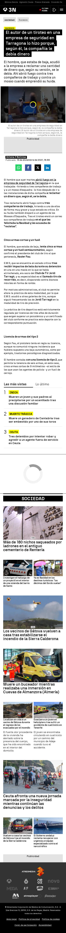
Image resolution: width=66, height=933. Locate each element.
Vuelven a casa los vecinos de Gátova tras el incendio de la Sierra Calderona (17, 838)
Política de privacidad (29, 919)
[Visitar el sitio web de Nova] (53, 881)
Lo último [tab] (42, 384)
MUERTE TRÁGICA (21, 414)
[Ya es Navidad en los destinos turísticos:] (48, 568)
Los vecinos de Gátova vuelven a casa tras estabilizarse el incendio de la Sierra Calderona (31, 635)
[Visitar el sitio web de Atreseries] (26, 888)
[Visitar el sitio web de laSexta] (26, 881)
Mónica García (11, 2)
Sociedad (33, 498)
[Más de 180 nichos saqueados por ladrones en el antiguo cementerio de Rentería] (33, 523)
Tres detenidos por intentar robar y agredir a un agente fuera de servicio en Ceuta (33, 440)
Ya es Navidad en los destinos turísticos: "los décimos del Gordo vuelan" (47, 581)
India (14, 392)
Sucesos (23, 20)
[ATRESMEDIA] (33, 872)
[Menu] (62, 9)
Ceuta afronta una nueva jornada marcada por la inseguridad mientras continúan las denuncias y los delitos (32, 801)
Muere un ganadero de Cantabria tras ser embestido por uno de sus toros (34, 420)
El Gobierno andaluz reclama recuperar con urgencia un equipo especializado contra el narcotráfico (46, 841)
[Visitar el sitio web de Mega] (12, 888)
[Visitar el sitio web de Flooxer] (50, 896)
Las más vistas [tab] (15, 384)
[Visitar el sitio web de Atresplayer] (33, 896)
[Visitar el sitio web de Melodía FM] (15, 896)
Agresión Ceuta (26, 2)
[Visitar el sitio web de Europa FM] (53, 888)
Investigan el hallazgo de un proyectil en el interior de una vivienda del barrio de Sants (16, 582)
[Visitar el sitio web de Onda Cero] (39, 888)
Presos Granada (42, 2)
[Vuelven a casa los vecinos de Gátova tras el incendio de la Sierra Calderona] (17, 825)
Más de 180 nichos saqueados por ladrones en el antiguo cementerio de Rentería (32, 546)
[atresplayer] (54, 10)
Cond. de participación (26, 925)
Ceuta (14, 432)
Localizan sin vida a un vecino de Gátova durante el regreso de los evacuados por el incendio (16, 723)
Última (45, 9)
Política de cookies (51, 919)
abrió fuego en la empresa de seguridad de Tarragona (30, 181)
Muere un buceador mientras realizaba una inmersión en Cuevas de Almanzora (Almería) (31, 688)
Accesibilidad (45, 925)
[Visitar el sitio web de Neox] (39, 881)
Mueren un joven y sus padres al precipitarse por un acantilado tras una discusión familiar (32, 400)
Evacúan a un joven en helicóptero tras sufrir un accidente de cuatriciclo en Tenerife (48, 723)
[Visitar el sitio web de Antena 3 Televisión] (12, 881)
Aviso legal (11, 919)
